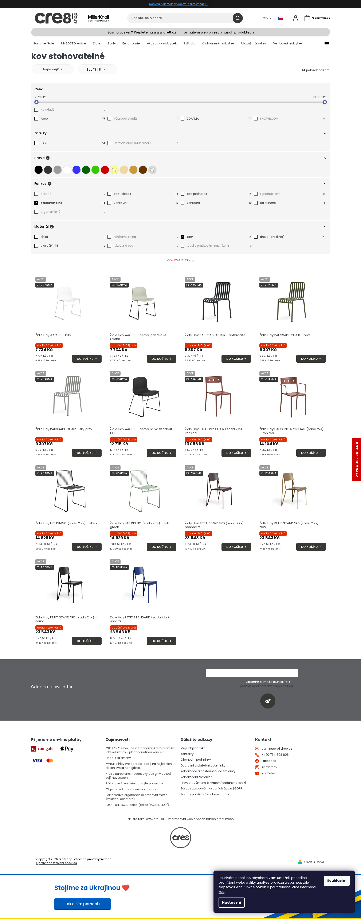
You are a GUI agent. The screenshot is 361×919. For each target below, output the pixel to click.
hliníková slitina (146, 237)
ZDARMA (219, 118)
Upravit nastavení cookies (56, 863)
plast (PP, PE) (73, 245)
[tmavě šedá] (48, 170)
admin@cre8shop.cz (277, 749)
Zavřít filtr (95, 69)
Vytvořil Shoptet (314, 861)
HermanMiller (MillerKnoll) (146, 143)
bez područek (219, 194)
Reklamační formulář (196, 777)
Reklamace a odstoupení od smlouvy (208, 771)
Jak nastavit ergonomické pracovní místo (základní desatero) (136, 797)
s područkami (292, 194)
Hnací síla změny (118, 758)
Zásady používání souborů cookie (205, 794)
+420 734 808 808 (275, 755)
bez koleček (146, 194)
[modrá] (76, 170)
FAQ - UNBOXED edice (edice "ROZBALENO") (137, 805)
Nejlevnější (51, 69)
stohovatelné (73, 203)
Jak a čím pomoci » (82, 903)
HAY (73, 143)
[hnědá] (143, 170)
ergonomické (73, 212)
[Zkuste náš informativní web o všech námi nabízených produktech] (180, 837)
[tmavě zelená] (86, 170)
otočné (73, 194)
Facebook (269, 761)
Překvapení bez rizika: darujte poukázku (134, 783)
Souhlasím (336, 880)
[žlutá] (114, 170)
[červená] (105, 170)
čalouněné (292, 203)
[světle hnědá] (133, 170)
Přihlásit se (269, 701)
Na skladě (73, 109)
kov (219, 237)
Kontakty (187, 754)
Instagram (269, 767)
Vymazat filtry (178, 260)
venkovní (146, 203)
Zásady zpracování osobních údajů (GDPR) (212, 789)
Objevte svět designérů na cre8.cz (131, 789)
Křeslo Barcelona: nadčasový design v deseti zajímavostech (138, 776)
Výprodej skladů (146, 118)
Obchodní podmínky (196, 760)
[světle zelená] (95, 170)
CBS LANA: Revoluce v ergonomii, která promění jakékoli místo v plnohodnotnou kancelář (140, 750)
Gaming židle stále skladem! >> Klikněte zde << (178, 4)
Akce (73, 118)
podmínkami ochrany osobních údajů (267, 686)
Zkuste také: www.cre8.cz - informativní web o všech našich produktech (180, 819)
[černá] (38, 170)
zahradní (219, 203)
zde (221, 891)
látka (73, 237)
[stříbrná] (152, 170)
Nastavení (231, 902)
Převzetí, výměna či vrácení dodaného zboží (213, 783)
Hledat (239, 18)
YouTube (268, 773)
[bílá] (67, 170)
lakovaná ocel (146, 245)
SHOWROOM (292, 118)
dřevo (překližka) (292, 237)
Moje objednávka (193, 748)
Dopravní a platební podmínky (203, 766)
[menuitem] (43, 43)
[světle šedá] (57, 170)
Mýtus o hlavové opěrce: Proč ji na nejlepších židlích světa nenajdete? (139, 766)
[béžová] (124, 170)
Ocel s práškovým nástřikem (219, 245)
